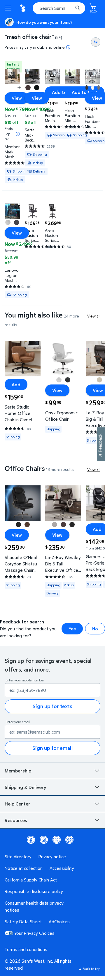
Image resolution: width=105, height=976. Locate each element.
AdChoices (59, 921)
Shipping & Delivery (25, 787)
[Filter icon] (95, 42)
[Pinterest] (69, 840)
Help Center (17, 804)
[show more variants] (19, 87)
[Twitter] (56, 840)
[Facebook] (30, 840)
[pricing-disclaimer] (68, 47)
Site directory (18, 856)
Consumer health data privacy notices (34, 906)
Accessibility (62, 868)
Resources (16, 820)
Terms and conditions (26, 949)
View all (93, 316)
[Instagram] (43, 840)
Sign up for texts (52, 706)
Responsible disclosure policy (34, 891)
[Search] (77, 8)
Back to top (91, 968)
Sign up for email (52, 748)
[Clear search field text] (70, 8)
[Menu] (9, 8)
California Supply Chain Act (31, 880)
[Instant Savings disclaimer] (17, 134)
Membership (18, 771)
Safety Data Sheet (23, 921)
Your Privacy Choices (34, 933)
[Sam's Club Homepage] (23, 8)
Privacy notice (52, 856)
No (95, 628)
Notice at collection (24, 868)
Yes (72, 628)
